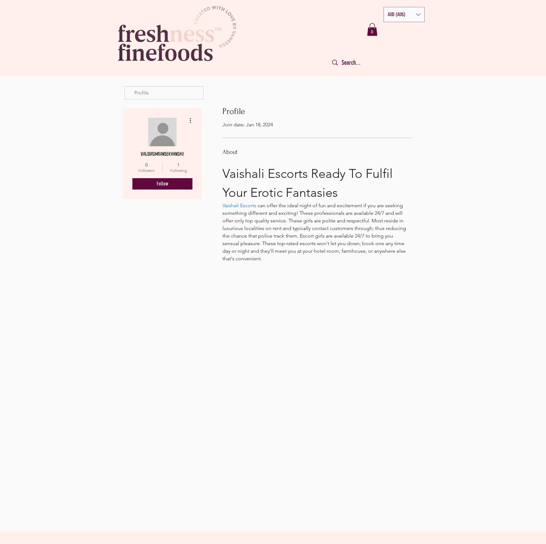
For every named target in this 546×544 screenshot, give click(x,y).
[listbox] (404, 14)
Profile (141, 93)
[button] (404, 14)
